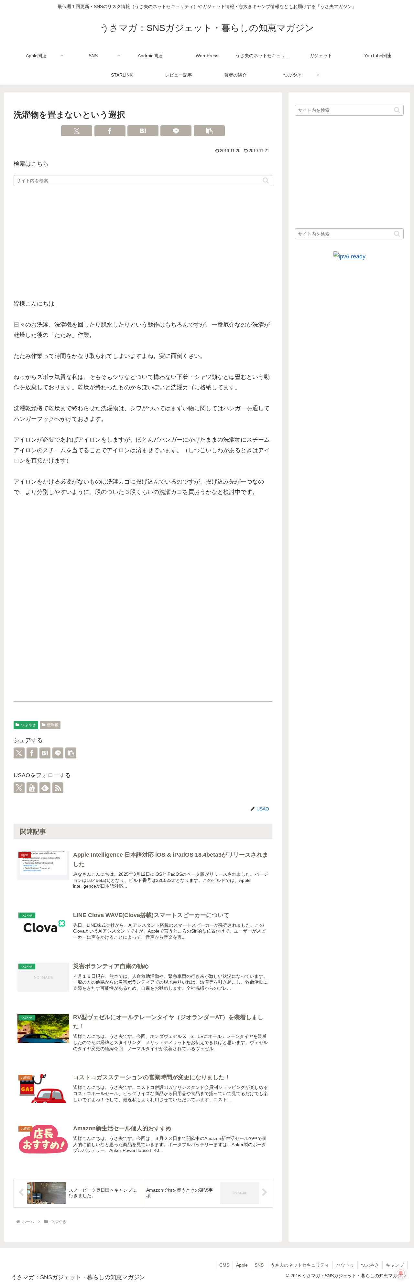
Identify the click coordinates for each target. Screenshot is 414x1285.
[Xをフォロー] (19, 787)
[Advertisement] (143, 243)
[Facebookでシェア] (109, 130)
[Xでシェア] (76, 130)
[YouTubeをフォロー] (32, 787)
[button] (209, 130)
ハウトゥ (345, 1265)
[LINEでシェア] (175, 130)
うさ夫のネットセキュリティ (299, 1265)
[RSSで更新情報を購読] (57, 787)
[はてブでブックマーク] (142, 130)
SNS (259, 1265)
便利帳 (53, 725)
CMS (224, 1265)
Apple (242, 1265)
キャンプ (395, 1265)
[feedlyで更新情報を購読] (44, 787)
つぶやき (28, 725)
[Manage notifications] (401, 1273)
